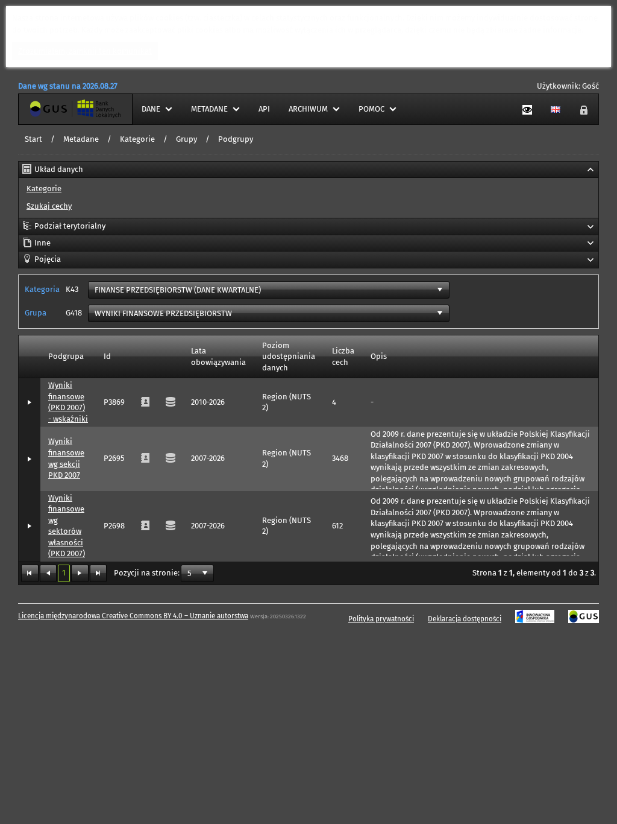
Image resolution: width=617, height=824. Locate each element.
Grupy (186, 139)
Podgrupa (66, 356)
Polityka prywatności (381, 619)
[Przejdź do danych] (170, 525)
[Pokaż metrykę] (145, 525)
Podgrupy (235, 139)
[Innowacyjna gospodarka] (534, 619)
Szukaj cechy (49, 206)
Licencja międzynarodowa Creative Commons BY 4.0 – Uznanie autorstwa (133, 616)
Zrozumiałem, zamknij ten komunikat (85, 50)
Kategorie (137, 139)
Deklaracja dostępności (464, 619)
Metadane (81, 139)
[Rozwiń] (30, 402)
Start (33, 139)
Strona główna (44, 108)
